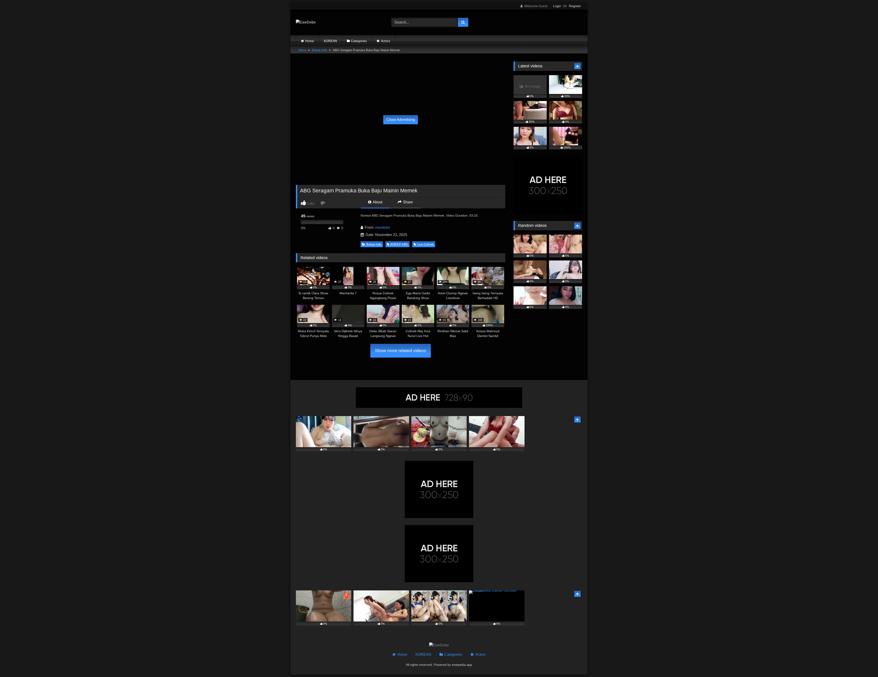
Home (309, 41)
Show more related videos (400, 350)
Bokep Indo (319, 50)
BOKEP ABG (399, 244)
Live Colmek (425, 244)
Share (407, 202)
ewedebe (382, 227)
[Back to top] (864, 663)
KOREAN (330, 41)
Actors (385, 41)
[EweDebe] (306, 22)
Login (557, 6)
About (377, 202)
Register (575, 6)
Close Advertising (400, 120)
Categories (359, 41)
